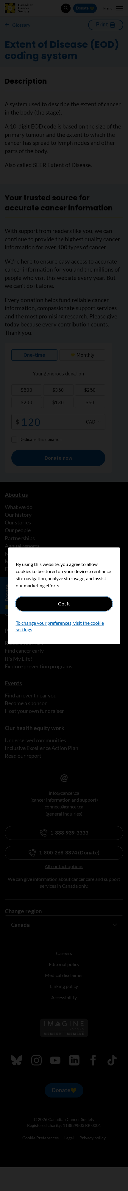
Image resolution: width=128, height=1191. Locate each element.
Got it (64, 603)
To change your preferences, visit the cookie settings (60, 626)
